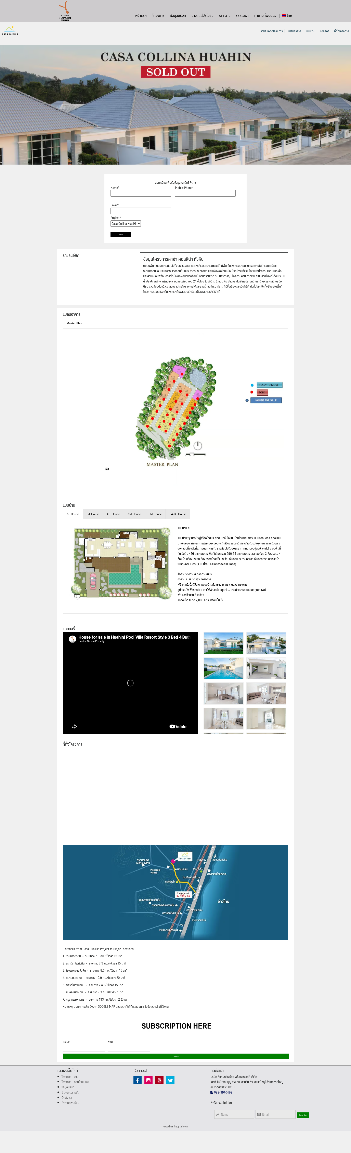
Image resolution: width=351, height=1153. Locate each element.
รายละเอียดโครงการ (271, 31)
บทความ (225, 15)
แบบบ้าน (310, 31)
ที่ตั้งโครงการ (341, 31)
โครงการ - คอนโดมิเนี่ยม (75, 1081)
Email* (114, 205)
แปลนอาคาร (294, 31)
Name (66, 1042)
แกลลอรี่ (324, 31)
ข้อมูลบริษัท (178, 15)
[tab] (74, 323)
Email (111, 1042)
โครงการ (158, 15)
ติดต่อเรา (242, 15)
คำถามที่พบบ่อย (265, 15)
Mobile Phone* (184, 187)
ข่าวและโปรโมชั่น (202, 15)
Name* (114, 187)
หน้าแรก (141, 15)
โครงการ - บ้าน (70, 1076)
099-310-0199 (223, 1092)
